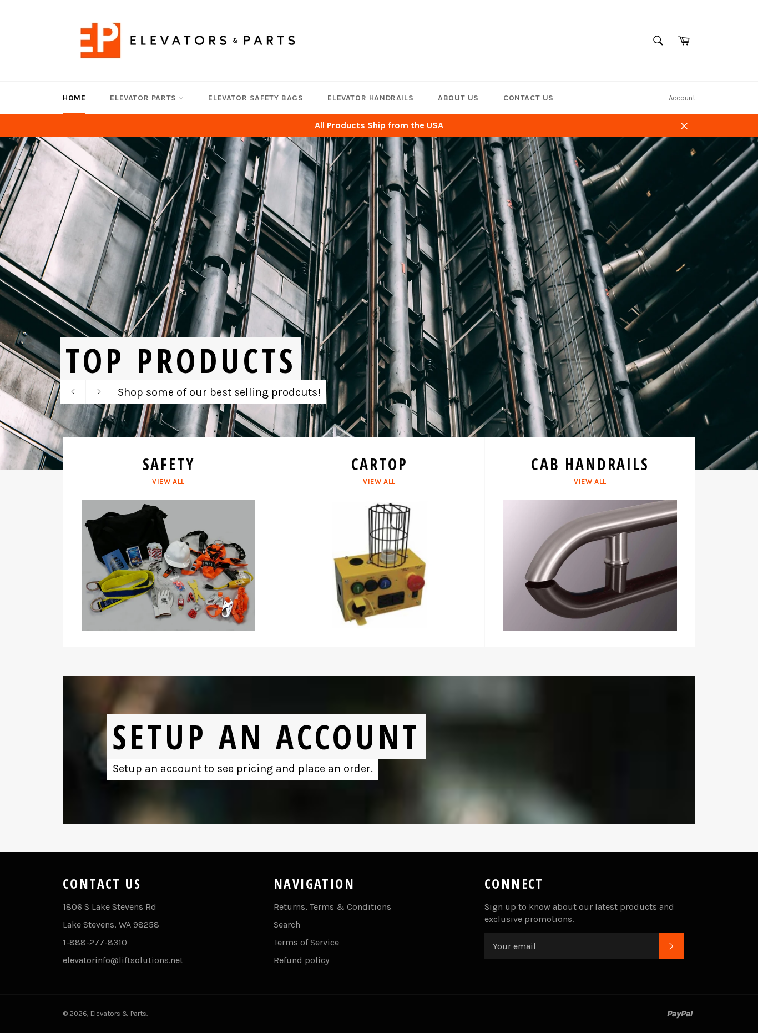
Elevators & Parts (118, 1013)
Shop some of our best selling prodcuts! (219, 392)
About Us (458, 98)
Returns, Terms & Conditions (332, 906)
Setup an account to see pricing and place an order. (243, 768)
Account (682, 98)
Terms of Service (306, 942)
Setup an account (266, 736)
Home (74, 98)
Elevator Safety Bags (255, 98)
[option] (379, 303)
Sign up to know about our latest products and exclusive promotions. (579, 912)
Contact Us (528, 98)
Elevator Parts (144, 98)
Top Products (180, 360)
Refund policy (301, 960)
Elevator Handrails (370, 98)
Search (287, 924)
